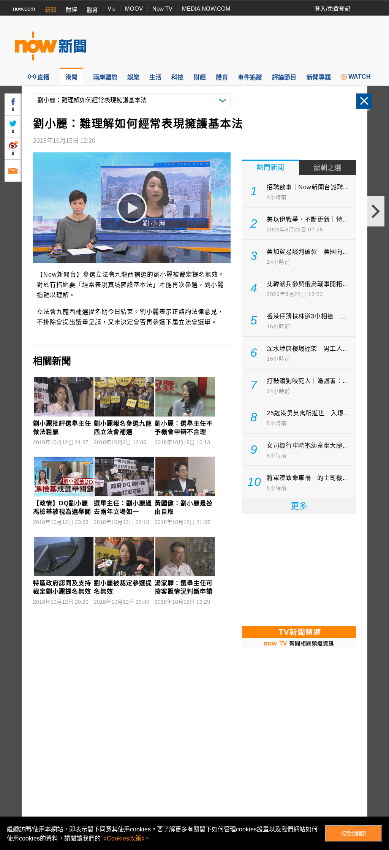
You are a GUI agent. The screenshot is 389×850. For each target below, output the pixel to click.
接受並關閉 (353, 834)
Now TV (162, 8)
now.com (24, 8)
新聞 (50, 9)
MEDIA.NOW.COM (206, 8)
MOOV (134, 8)
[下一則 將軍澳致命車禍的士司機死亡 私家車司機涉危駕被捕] (375, 211)
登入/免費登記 (332, 8)
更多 (299, 506)
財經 (71, 9)
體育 (92, 9)
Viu (111, 8)
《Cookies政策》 (122, 838)
